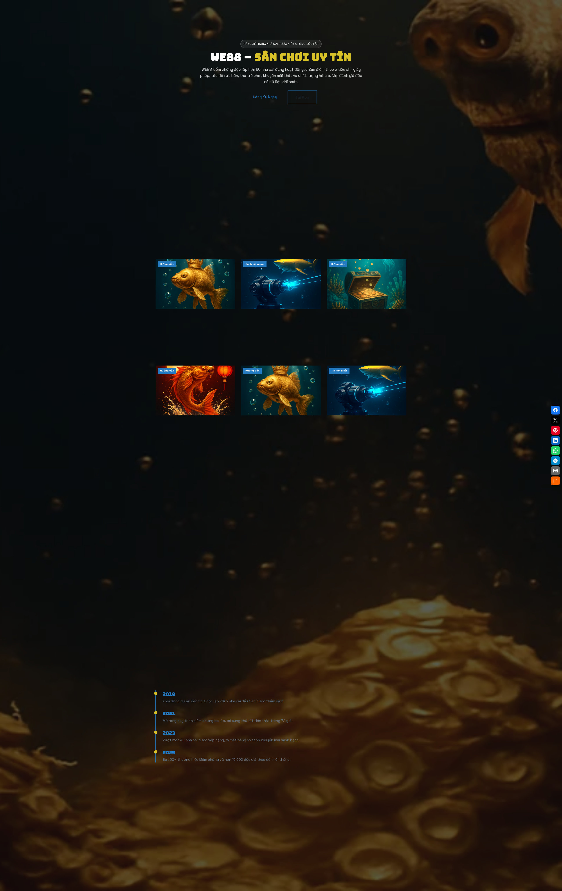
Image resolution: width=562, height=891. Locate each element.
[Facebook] (555, 410)
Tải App (302, 97)
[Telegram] (555, 460)
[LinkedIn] (555, 440)
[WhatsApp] (555, 450)
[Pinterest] (555, 430)
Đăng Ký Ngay (265, 96)
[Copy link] (555, 480)
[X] (555, 420)
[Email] (555, 470)
